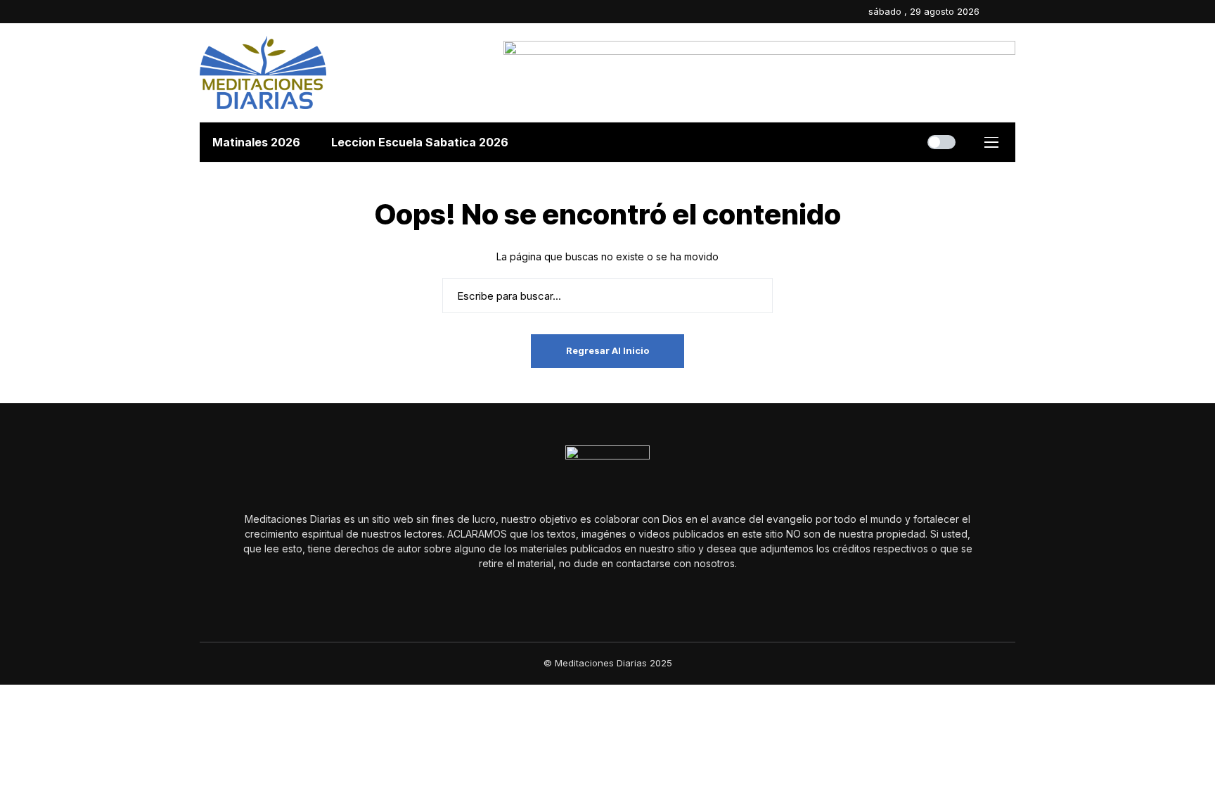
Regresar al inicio (607, 350)
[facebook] (993, 11)
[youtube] (1012, 11)
